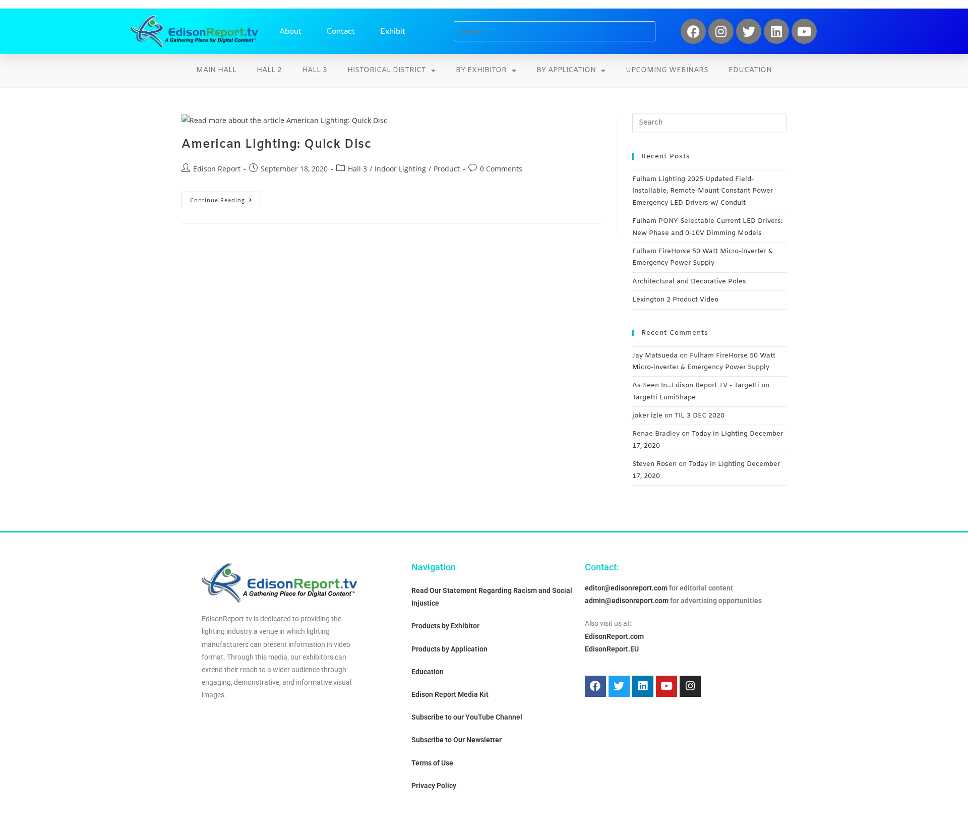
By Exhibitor (481, 70)
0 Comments (501, 168)
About (290, 31)
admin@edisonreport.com (627, 601)
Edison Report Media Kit (450, 694)
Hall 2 (269, 70)
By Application (566, 70)
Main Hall (216, 70)
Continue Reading (225, 198)
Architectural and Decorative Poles (689, 281)
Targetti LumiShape (664, 397)
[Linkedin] (776, 31)
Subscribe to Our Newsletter (456, 740)
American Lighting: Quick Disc (276, 145)
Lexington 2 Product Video (675, 299)
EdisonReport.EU (612, 649)
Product (447, 168)
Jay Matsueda (655, 355)
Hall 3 (314, 70)
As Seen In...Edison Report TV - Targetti (695, 385)
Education (750, 70)
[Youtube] (804, 31)
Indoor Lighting (400, 168)
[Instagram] (721, 31)
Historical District (386, 70)
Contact (341, 31)
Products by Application (449, 649)
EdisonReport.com (614, 636)
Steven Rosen (654, 464)
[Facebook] (693, 31)
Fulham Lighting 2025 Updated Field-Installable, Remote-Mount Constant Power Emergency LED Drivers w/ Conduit (702, 191)
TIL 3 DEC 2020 (699, 415)
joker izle (647, 415)
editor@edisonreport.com (626, 588)
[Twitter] (748, 31)
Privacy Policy (433, 786)
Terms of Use (432, 763)
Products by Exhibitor (445, 626)
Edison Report (216, 168)
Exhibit (392, 31)
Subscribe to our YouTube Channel (466, 717)
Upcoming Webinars (667, 70)
